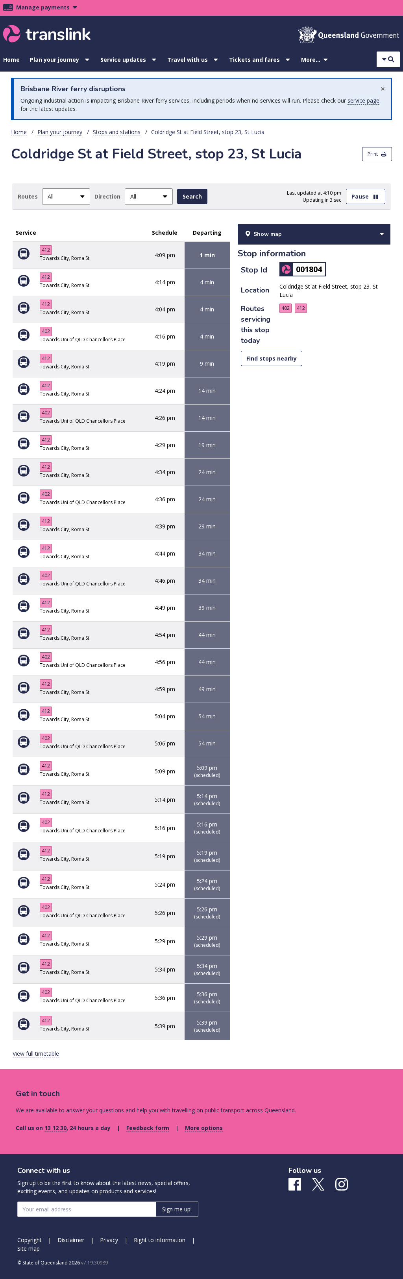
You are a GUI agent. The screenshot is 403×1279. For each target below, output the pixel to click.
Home (11, 59)
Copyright (29, 1240)
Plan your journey (54, 59)
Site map (28, 1248)
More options (204, 1128)
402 (46, 331)
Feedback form (147, 1128)
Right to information (159, 1240)
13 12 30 (55, 1128)
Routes (28, 196)
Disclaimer (70, 1240)
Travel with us (187, 59)
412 (46, 250)
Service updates (123, 59)
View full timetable (36, 1053)
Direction (107, 196)
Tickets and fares (254, 59)
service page (363, 100)
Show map (267, 234)
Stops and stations (116, 132)
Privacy (109, 1240)
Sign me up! (177, 1209)
